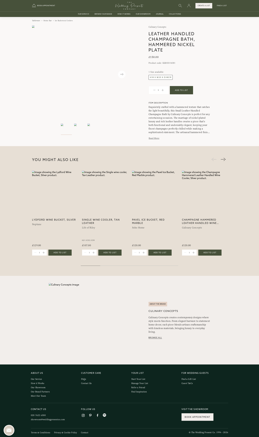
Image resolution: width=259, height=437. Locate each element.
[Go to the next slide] (223, 159)
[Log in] (189, 6)
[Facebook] (97, 415)
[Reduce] (154, 90)
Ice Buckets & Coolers (64, 21)
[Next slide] (122, 74)
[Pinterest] (90, 415)
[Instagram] (83, 415)
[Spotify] (104, 415)
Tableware (36, 21)
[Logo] (129, 5)
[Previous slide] (37, 74)
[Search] (180, 6)
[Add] (162, 90)
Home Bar (47, 21)
